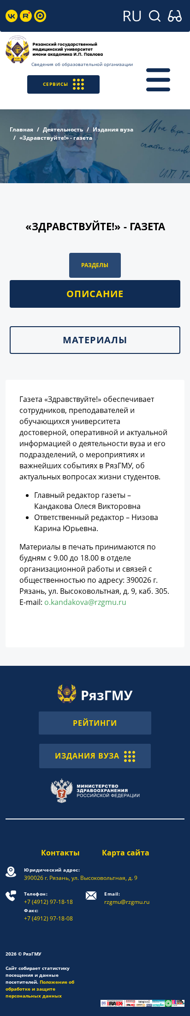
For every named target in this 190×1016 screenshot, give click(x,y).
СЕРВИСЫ (55, 84)
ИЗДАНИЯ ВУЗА (87, 756)
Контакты (60, 853)
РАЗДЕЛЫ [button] (94, 265)
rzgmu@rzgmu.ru (126, 898)
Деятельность (63, 129)
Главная (21, 129)
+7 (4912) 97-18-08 (48, 914)
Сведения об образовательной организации (82, 64)
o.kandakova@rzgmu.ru (85, 602)
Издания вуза (113, 129)
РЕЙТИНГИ (95, 723)
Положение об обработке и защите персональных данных (40, 989)
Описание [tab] (95, 293)
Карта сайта (125, 853)
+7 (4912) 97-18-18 (48, 898)
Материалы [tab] (95, 340)
